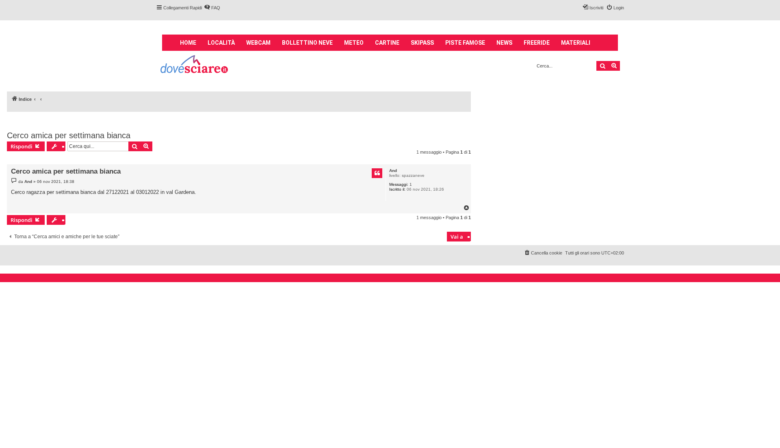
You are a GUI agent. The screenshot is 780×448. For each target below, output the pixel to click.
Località (221, 42)
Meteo (354, 42)
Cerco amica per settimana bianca (68, 135)
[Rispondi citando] (377, 173)
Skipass (422, 42)
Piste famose (465, 42)
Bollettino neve (307, 42)
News (504, 42)
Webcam (258, 42)
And (393, 170)
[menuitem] (212, 8)
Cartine (387, 42)
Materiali (575, 42)
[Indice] (195, 65)
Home (188, 42)
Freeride (537, 42)
